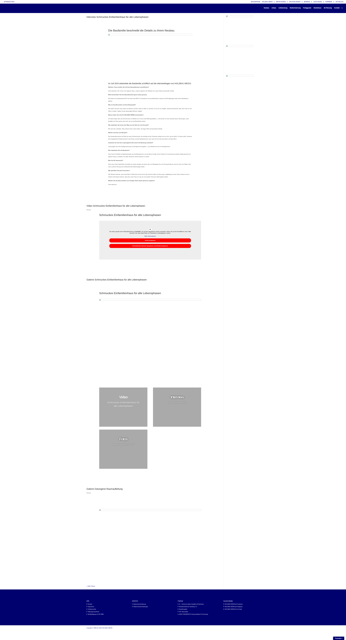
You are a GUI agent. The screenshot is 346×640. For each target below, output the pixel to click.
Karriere (328, 2)
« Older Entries (90, 586)
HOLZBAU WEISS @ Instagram (234, 606)
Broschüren (281, 2)
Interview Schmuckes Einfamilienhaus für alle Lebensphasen (117, 17)
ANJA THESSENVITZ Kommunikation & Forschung (193, 614)
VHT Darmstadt (183, 611)
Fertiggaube (307, 8)
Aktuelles (339, 2)
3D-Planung (328, 8)
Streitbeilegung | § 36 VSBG (96, 614)
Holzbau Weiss (267, 2)
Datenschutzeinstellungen (140, 606)
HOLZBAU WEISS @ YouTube (233, 609)
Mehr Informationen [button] (150, 236)
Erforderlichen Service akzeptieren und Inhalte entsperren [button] (150, 246)
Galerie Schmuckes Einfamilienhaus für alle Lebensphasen (116, 279)
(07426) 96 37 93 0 (9, 2)
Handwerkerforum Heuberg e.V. (188, 606)
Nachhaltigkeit (294, 2)
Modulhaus (317, 8)
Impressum (91, 606)
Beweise (307, 2)
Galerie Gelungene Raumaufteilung (104, 489)
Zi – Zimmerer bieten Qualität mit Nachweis (191, 604)
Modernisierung (295, 8)
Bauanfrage (255, 2)
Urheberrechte (92, 609)
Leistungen (317, 2)
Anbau (273, 8)
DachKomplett (183, 609)
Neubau (266, 8)
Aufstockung (282, 8)
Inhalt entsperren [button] (150, 240)
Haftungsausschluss (93, 611)
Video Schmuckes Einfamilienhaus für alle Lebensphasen (115, 205)
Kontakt (337, 8)
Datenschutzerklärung (139, 604)
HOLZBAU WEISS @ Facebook (234, 604)
